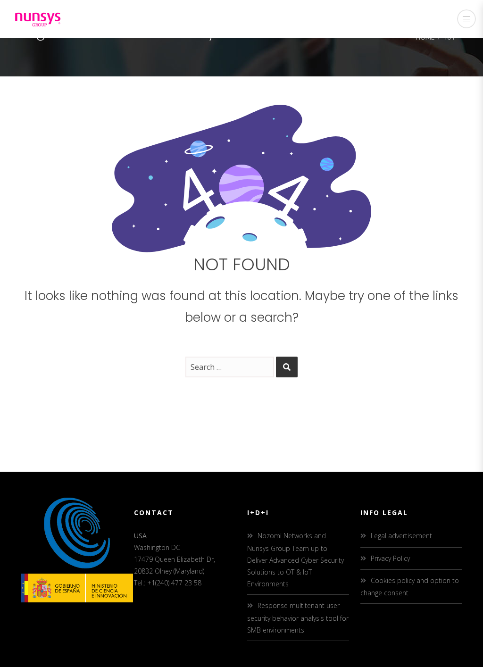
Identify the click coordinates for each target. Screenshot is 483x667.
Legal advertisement (401, 535)
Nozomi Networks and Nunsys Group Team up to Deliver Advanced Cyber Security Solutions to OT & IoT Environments (295, 559)
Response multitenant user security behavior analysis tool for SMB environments (298, 617)
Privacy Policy (390, 558)
